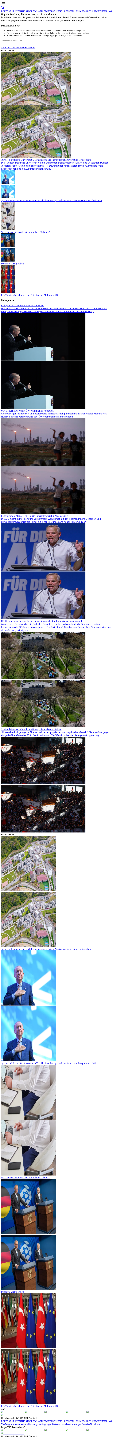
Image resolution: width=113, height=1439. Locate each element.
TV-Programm (8, 1424)
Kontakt (20, 1424)
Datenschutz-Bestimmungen (67, 1424)
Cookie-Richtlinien (91, 1424)
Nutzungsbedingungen (40, 1424)
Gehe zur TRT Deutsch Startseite (18, 47)
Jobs (26, 1424)
